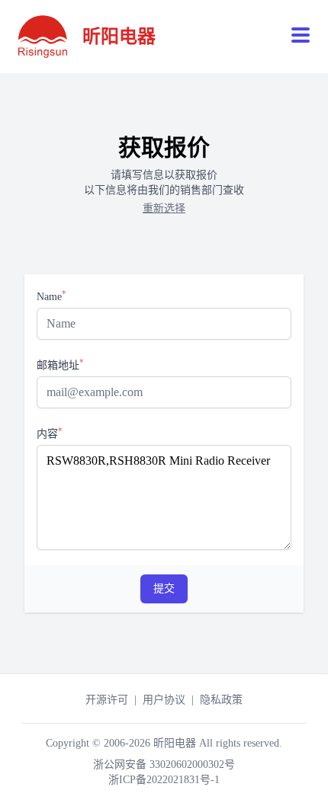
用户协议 (164, 699)
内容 (50, 433)
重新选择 (164, 208)
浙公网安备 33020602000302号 (164, 764)
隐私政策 (221, 699)
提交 (164, 588)
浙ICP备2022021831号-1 (164, 779)
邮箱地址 (60, 364)
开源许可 (106, 699)
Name (51, 295)
